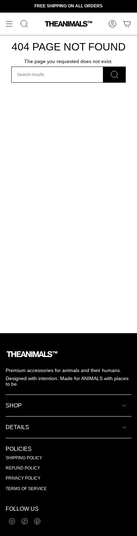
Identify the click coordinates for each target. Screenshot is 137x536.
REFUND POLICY (23, 468)
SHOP (14, 405)
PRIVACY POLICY (23, 478)
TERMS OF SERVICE (26, 488)
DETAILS (17, 427)
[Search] (114, 75)
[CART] (127, 24)
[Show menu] (9, 24)
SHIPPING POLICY (24, 457)
